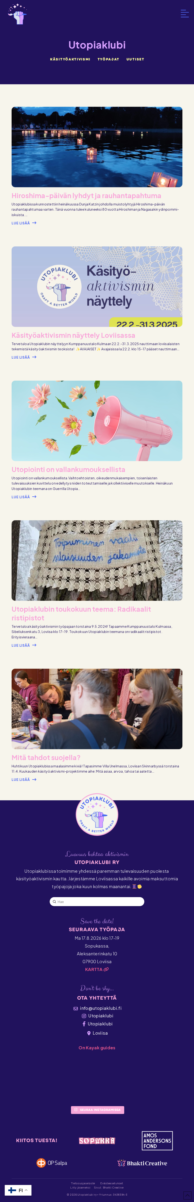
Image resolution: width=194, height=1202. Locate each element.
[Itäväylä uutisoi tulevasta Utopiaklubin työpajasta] (65, 1085)
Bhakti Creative (113, 1187)
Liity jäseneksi (80, 1187)
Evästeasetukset (111, 1183)
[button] (185, 14)
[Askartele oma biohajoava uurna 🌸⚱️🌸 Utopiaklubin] (128, 1085)
